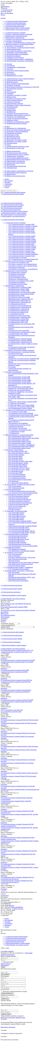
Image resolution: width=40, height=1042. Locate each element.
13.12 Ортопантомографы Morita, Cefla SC (21, 531)
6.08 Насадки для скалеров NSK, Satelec (20, 388)
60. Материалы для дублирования (15, 128)
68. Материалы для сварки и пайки (15, 141)
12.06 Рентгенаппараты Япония (18, 504)
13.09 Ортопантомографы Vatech (18, 527)
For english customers (7, 951)
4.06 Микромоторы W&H (16, 295)
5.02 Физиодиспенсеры (15, 353)
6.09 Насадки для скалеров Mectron (19, 390)
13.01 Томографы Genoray (16, 512)
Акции (6, 179)
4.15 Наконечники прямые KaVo (18, 310)
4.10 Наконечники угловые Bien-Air (19, 302)
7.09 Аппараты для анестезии (17, 428)
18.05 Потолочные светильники (18, 580)
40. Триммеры (8, 93)
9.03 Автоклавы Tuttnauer (16, 454)
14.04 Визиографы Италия (16, 541)
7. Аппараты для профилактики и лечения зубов (19, 42)
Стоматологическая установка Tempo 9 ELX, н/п (16, 652)
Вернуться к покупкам (8, 1017)
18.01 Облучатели (14, 572)
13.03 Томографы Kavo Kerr (17, 516)
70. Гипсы (7, 145)
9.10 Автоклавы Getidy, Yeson (17, 466)
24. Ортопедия (9, 72)
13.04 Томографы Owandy (16, 517)
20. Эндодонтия (9, 65)
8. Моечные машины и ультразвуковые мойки (18, 44)
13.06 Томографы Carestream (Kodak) (19, 521)
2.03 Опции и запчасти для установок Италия (22, 266)
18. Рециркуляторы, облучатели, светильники (18, 61)
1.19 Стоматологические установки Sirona (21, 256)
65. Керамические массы (12, 136)
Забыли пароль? (6, 963)
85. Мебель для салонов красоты (14, 176)
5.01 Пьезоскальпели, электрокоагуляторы (21, 352)
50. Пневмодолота (10, 110)
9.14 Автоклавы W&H (15, 473)
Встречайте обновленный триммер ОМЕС (14, 607)
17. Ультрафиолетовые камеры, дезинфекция (18, 59)
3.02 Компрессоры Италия (16, 274)
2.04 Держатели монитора (16, 267)
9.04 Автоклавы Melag (15, 456)
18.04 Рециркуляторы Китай (17, 579)
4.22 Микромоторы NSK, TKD (18, 322)
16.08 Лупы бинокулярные (16, 565)
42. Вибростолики (10, 97)
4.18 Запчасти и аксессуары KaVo (18, 315)
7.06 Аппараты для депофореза (18, 423)
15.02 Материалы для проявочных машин (21, 551)
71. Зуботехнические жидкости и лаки (16, 146)
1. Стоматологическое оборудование (16, 21)
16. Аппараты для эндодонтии (14, 57)
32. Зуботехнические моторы (13, 80)
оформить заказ (20, 1017)
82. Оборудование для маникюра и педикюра (18, 171)
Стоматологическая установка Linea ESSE (14, 672)
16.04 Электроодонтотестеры (17, 559)
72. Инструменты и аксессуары (14, 148)
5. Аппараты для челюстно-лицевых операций (19, 39)
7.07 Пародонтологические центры (19, 425)
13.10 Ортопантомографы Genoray (19, 529)
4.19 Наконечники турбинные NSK (19, 317)
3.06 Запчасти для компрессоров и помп (21, 280)
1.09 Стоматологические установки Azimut (22, 239)
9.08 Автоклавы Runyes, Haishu (18, 463)
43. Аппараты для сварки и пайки (15, 98)
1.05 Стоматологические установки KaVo (21, 231)
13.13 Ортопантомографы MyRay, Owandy (21, 532)
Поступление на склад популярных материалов (16, 603)
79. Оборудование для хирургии (14, 161)
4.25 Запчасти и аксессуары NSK (18, 330)
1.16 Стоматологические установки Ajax (21, 251)
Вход (2, 13)
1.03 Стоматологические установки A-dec (21, 227)
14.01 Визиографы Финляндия (18, 536)
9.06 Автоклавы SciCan (15, 459)
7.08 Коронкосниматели (15, 426)
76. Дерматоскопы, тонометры (14, 156)
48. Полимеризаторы (11, 107)
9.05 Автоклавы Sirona (15, 458)
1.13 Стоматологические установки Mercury (22, 246)
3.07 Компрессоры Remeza (16, 282)
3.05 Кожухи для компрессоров (18, 279)
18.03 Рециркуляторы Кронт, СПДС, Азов (21, 577)
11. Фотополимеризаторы (12, 49)
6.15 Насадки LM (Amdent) (16, 403)
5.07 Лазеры (12, 367)
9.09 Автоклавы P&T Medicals (17, 464)
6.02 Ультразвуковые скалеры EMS (19, 377)
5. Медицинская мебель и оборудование (17, 28)
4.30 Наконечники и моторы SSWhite (20, 340)
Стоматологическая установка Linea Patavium (15, 691)
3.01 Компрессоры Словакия (17, 272)
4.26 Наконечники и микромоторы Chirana (21, 332)
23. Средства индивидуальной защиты (16, 70)
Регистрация (9, 13)
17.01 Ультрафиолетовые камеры (18, 569)
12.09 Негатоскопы (14, 509)
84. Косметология (10, 174)
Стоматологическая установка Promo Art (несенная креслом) (20, 789)
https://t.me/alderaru (17, 907)
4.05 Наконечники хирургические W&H (21, 294)
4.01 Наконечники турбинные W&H (19, 287)
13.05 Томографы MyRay (16, 519)
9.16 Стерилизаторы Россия (17, 476)
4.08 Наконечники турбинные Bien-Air (20, 299)
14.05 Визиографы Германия (17, 542)
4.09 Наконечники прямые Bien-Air (19, 300)
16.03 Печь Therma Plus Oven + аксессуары (21, 557)
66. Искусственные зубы (12, 138)
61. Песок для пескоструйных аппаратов (17, 130)
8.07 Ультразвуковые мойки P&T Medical (21, 446)
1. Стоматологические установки (15, 32)
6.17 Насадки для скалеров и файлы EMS (21, 406)
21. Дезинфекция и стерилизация (14, 67)
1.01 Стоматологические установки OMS (21, 224)
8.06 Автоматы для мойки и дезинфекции (21, 445)
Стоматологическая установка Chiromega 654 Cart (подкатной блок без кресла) (16, 881)
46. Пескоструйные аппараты (13, 103)
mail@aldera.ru (5, 6)
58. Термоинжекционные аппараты (15, 123)
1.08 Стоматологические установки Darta (21, 237)
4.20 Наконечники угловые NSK (18, 319)
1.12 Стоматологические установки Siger (21, 244)
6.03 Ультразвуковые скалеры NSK (19, 378)
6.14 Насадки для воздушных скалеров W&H (22, 401)
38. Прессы (8, 90)
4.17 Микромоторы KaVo (16, 314)
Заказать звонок (6, 1014)
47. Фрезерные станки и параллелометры (17, 105)
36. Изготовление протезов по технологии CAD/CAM (21, 87)
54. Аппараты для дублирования (14, 117)
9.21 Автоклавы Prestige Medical (18, 483)
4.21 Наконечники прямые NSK (18, 320)
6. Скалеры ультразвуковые (13, 41)
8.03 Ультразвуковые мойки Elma (18, 440)
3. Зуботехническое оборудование (15, 24)
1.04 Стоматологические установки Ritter (21, 229)
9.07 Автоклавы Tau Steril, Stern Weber (20, 461)
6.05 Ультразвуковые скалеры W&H (19, 382)
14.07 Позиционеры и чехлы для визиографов (22, 546)
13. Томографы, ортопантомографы (15, 52)
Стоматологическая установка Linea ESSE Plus (16, 682)
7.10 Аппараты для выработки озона (19, 430)
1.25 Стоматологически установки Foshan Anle (23, 259)
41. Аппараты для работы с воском (15, 95)
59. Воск (7, 126)
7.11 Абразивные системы (16, 431)
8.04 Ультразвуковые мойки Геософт (19, 441)
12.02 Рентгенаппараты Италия (18, 498)
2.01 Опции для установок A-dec (18, 262)
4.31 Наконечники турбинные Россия (20, 342)
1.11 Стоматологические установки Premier (22, 242)
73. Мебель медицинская (12, 151)
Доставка (7, 182)
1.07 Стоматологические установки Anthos (21, 236)
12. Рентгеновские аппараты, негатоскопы (17, 51)
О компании (8, 184)
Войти (3, 967)
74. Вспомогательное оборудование (15, 153)
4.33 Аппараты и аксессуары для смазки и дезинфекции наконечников (21, 347)
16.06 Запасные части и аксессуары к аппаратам (23, 562)
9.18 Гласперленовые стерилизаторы (19, 479)
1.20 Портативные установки (17, 257)
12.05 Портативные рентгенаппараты (20, 503)
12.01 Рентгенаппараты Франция (18, 496)
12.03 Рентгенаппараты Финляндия (19, 499)
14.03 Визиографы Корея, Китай (18, 539)
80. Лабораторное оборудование (14, 163)
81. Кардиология (9, 164)
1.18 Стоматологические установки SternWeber (23, 254)
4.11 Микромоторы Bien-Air (17, 304)
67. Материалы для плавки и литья (15, 140)
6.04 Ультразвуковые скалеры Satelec (19, 380)
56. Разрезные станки (11, 120)
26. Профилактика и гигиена (13, 75)
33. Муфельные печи (11, 82)
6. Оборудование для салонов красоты (16, 29)
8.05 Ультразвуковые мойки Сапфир (19, 443)
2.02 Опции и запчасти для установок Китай (22, 264)
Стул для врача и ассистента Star (11, 711)
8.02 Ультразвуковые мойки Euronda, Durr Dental (23, 438)
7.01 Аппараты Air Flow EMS (17, 411)
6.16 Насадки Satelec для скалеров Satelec (21, 405)
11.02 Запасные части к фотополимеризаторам (23, 493)
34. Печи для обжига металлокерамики (16, 83)
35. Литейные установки (12, 85)
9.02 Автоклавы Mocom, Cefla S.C (19, 453)
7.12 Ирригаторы (13, 433)
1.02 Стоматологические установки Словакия (22, 226)
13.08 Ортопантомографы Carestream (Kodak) (22, 526)
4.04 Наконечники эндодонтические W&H (21, 292)
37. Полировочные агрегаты (13, 88)
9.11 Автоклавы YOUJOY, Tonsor (18, 468)
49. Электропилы (9, 108)
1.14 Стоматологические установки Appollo (22, 247)
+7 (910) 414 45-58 (6, 10)
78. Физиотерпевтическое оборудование (17, 159)
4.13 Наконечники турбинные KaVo (19, 307)
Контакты (7, 185)
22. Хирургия (8, 69)
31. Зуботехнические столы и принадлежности (19, 78)
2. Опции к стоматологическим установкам (18, 34)
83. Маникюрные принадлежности (15, 172)
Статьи (6, 187)
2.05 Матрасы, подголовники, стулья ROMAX (23, 269)
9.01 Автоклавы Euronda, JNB (17, 451)
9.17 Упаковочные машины (16, 478)
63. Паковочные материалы (13, 133)
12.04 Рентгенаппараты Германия (18, 501)
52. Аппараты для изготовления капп (16, 113)
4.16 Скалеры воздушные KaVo (18, 312)
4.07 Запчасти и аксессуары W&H (19, 297)
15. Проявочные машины (12, 56)
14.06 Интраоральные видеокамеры (19, 544)
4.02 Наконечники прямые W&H (18, 289)
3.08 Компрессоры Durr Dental (17, 284)
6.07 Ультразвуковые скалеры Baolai (19, 387)
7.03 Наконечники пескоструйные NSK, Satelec (23, 415)
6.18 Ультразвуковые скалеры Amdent (20, 408)
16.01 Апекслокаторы (15, 554)
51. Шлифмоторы (10, 112)
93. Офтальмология (10, 168)
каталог (3, 18)
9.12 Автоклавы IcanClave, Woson (18, 469)
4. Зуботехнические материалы (14, 26)
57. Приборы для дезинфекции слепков (16, 122)
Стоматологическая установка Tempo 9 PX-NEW (16, 701)
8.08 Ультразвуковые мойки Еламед (19, 448)
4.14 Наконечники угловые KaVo (18, 309)
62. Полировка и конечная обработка (16, 131)
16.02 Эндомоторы (14, 556)
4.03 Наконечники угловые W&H (18, 290)
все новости (4, 612)
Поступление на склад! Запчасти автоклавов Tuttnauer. (18, 610)
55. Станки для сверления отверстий (16, 118)
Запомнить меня (8, 962)
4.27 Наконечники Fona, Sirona (18, 334)
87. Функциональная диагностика (15, 166)
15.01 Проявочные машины (17, 549)
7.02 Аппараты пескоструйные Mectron (20, 413)
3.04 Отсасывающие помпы (17, 277)
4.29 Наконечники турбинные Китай (20, 338)
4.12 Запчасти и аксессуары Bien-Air (19, 305)
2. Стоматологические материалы (15, 23)
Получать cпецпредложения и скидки (15, 991)
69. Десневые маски (10, 143)
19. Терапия (8, 64)
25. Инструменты (10, 74)
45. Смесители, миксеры (12, 102)
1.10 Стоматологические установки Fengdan (22, 241)
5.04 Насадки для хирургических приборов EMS (23, 358)
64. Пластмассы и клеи (11, 135)
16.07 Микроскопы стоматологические (20, 564)
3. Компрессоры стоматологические (15, 36)
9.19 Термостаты (13, 481)
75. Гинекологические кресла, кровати (16, 154)
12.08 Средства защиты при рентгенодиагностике (17, 506)
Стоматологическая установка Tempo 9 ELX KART (17, 662)
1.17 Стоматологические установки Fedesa (21, 252)
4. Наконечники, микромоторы (14, 37)
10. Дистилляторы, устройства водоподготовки (19, 47)
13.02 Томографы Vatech (16, 514)
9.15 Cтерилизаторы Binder (16, 474)
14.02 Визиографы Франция (17, 537)
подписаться (5, 895)
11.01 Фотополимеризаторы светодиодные (21, 491)
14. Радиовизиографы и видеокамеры (16, 54)
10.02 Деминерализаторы (16, 488)
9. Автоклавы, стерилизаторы (13, 46)
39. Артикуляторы (10, 92)
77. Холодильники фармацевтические (16, 158)
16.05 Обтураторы (14, 561)
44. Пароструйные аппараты (13, 100)
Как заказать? (8, 180)
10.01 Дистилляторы (14, 486)
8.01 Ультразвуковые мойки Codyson (19, 436)
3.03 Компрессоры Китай (16, 276)
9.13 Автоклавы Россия (15, 471)
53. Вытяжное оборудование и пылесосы (17, 115)
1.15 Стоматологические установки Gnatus (21, 249)
